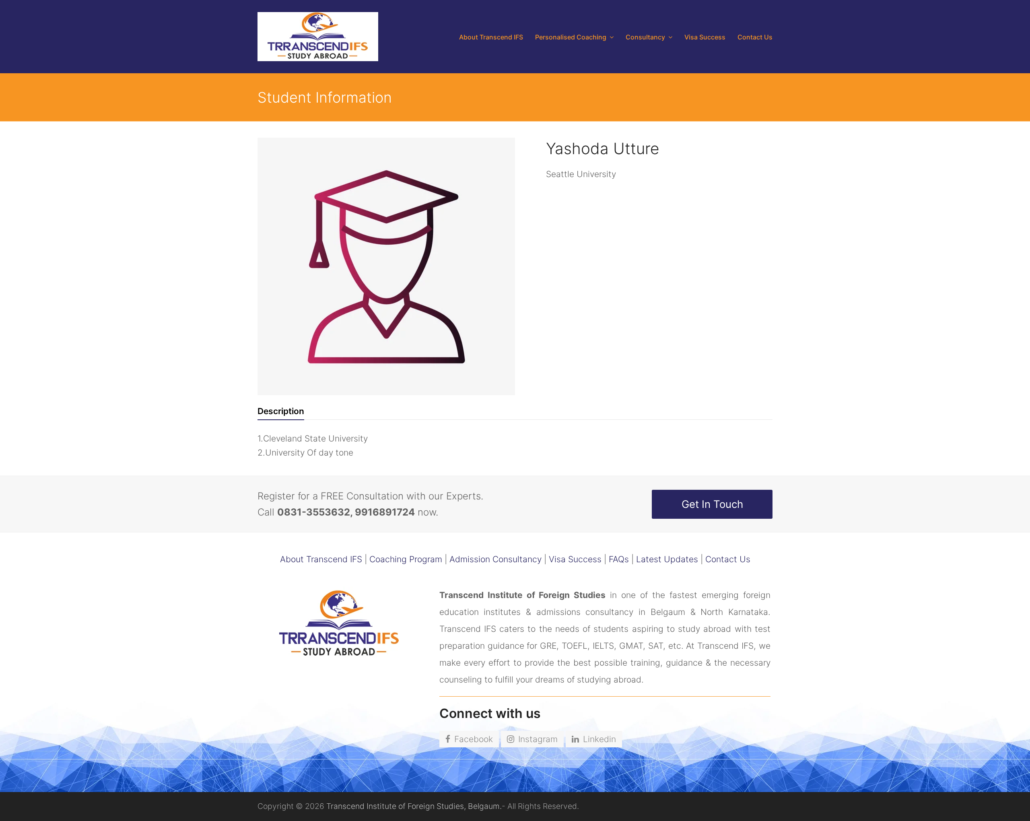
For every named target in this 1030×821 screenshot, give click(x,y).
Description (281, 411)
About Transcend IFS (321, 559)
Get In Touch (712, 504)
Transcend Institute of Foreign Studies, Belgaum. (414, 806)
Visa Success (575, 559)
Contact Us (727, 559)
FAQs (619, 559)
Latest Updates (667, 559)
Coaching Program (405, 559)
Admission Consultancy (495, 559)
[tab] (281, 411)
